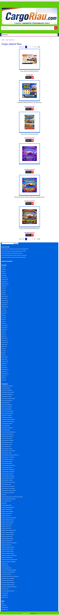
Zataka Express (4, 597)
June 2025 (3, 290)
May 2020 (3, 352)
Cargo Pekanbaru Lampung (7, 459)
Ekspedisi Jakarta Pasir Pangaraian (8, 517)
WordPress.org (4, 609)
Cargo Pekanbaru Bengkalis (7, 436)
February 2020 (4, 357)
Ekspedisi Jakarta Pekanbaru (7, 519)
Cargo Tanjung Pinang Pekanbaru (8, 498)
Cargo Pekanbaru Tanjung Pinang (8, 490)
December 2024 (4, 300)
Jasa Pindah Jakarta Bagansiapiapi (8, 570)
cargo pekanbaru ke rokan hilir (7, 457)
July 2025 (3, 288)
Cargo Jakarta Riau (5, 402)
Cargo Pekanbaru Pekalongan (7, 471)
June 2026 (3, 269)
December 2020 (4, 342)
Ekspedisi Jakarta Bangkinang (7, 507)
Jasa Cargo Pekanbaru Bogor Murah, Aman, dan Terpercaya (14, 255)
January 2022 (4, 327)
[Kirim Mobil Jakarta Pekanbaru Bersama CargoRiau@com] (29, 185)
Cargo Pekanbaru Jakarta (6, 448)
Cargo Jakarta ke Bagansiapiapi (8, 398)
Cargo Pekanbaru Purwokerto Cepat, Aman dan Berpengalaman (14, 248)
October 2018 (4, 371)
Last (38, 46)
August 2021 (4, 329)
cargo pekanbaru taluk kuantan (7, 486)
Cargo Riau (3, 494)
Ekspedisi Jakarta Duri (6, 515)
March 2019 (3, 365)
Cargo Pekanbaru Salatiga (7, 480)
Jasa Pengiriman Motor (6, 568)
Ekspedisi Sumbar (5, 565)
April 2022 (3, 321)
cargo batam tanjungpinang (7, 394)
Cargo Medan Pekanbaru (6, 415)
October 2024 (4, 304)
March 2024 (3, 311)
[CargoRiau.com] (29, 15)
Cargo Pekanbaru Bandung (7, 434)
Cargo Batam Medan (5, 388)
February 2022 (4, 325)
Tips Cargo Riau (4, 593)
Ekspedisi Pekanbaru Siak (6, 557)
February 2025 (4, 296)
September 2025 (4, 283)
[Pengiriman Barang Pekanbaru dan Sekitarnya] (29, 90)
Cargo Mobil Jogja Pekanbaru (7, 421)
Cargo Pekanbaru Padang (6, 467)
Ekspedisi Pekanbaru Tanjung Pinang (9, 559)
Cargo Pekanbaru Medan (6, 463)
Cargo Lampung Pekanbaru (7, 413)
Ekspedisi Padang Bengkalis (7, 538)
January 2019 (4, 367)
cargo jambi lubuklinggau (6, 404)
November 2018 (4, 369)
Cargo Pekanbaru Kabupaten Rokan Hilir (10, 455)
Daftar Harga (4, 503)
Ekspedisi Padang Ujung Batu (7, 547)
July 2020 (3, 348)
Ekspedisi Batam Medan (6, 505)
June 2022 (3, 317)
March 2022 (3, 323)
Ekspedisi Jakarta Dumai (6, 513)
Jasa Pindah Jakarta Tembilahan (8, 572)
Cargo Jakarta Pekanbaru (6, 400)
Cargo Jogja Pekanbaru (6, 409)
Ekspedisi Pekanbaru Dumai (7, 549)
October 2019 (4, 363)
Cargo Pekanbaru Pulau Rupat (7, 475)
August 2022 (4, 313)
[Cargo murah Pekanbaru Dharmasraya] (29, 216)
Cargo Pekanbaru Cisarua (6, 442)
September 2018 (4, 373)
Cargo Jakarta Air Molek (6, 396)
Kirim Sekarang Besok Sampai (7, 590)
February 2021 (4, 338)
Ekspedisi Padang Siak (6, 544)
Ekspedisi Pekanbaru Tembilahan (8, 561)
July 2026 (3, 267)
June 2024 (3, 308)
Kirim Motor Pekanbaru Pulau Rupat (9, 586)
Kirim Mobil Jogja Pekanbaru (7, 580)
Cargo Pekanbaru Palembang (7, 469)
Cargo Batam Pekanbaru (6, 390)
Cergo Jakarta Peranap (6, 501)
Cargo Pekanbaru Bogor (6, 438)
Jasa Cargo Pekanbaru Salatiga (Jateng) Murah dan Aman (13, 251)
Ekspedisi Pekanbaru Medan (7, 551)
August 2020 (4, 346)
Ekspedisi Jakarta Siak (6, 528)
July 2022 (3, 315)
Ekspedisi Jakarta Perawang (7, 522)
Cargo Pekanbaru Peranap (7, 473)
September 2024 (4, 306)
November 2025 (4, 279)
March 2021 (3, 336)
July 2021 (3, 332)
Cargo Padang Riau (5, 425)
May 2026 (3, 271)
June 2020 (3, 350)
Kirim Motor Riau (4, 588)
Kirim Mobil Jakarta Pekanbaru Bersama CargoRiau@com (29, 197)
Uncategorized (4, 595)
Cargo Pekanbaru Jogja (6, 452)
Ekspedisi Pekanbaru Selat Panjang (9, 555)
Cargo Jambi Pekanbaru (6, 406)
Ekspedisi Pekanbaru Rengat (7, 553)
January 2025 (4, 298)
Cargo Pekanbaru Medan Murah (8, 465)
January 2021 (4, 340)
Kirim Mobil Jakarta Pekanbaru (7, 578)
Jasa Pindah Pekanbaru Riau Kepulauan (10, 576)
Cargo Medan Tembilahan (6, 417)
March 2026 (3, 275)
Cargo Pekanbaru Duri (6, 446)
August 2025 (4, 285)
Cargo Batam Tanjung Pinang (7, 392)
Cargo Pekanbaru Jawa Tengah (8, 450)
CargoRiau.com (33, 613)
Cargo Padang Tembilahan (7, 427)
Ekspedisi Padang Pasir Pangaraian (9, 542)
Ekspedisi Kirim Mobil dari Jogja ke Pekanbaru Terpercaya (13, 257)
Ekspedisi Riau (4, 563)
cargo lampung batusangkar (7, 411)
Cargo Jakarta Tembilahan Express (29, 71)
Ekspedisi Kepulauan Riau (7, 536)
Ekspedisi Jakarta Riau (6, 526)
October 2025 (4, 281)
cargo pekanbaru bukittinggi (7, 440)
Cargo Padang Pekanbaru (6, 423)
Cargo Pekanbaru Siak (6, 484)
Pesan (28, 77)
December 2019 (4, 361)
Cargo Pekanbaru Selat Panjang (8, 482)
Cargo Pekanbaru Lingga (6, 461)
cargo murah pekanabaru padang (29, 134)
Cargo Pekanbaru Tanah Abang (8, 488)
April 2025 (3, 294)
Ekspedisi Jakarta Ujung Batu (7, 534)
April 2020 (3, 354)
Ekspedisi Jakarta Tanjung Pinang (8, 530)
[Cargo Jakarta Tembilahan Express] (29, 59)
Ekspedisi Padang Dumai (6, 540)
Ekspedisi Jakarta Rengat (6, 524)
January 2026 (4, 277)
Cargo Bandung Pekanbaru (7, 386)
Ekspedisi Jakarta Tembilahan (7, 532)
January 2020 (4, 359)
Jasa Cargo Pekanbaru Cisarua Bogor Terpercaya (11, 253)
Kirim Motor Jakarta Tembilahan (8, 582)
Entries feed (3, 605)
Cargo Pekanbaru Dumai (6, 444)
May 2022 (3, 319)
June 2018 (3, 380)
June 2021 (3, 334)
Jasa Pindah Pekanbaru (6, 574)
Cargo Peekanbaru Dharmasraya (8, 432)
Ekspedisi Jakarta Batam (6, 509)
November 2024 (4, 302)
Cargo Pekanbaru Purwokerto (7, 478)
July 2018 (3, 378)
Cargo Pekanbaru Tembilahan (7, 492)
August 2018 (4, 375)
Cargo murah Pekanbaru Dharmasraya (29, 228)
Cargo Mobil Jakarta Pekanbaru (8, 419)
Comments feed (4, 607)
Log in (2, 603)
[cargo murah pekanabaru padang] (29, 122)
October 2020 (4, 344)
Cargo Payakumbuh (5, 429)
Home (3, 39)
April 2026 (3, 273)
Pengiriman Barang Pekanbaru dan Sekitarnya (30, 102)
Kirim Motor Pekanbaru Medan (7, 584)
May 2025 (3, 292)
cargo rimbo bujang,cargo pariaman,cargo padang (12, 496)
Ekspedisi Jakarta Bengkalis (7, 511)
